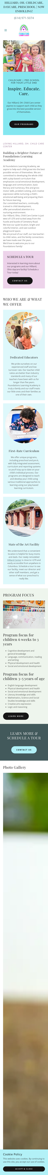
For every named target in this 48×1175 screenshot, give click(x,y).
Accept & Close (24, 1169)
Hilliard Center (14, 560)
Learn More (16, 716)
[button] (6, 30)
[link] (24, 30)
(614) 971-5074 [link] (24, 18)
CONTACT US (20, 280)
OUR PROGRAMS (24, 124)
